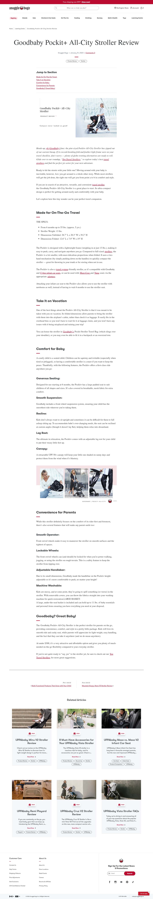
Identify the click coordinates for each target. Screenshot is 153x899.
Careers (41, 877)
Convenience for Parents (45, 86)
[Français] (17, 896)
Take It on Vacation (43, 80)
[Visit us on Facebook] (110, 882)
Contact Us (12, 865)
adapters (51, 276)
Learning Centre (20, 28)
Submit (129, 873)
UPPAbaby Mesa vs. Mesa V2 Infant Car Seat (121, 741)
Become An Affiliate (45, 881)
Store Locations (43, 869)
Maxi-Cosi (85, 272)
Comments (90, 53)
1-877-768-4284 (123, 896)
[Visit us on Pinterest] (127, 882)
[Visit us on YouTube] (121, 882)
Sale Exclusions (13, 881)
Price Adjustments (14, 877)
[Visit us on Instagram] (115, 882)
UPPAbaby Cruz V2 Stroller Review (76, 813)
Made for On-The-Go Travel (46, 77)
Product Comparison (116, 764)
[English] (11, 896)
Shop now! (86, 2)
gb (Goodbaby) (53, 148)
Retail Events (43, 873)
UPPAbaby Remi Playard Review (31, 813)
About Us (41, 865)
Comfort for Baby (42, 83)
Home (11, 28)
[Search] (56, 8)
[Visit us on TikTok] (133, 882)
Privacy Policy (43, 886)
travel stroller (98, 184)
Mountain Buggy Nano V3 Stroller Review (97, 686)
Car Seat (116, 761)
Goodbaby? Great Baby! (45, 88)
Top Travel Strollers (71, 159)
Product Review (72, 61)
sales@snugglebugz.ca (138, 896)
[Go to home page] (19, 8)
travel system (62, 269)
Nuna (96, 272)
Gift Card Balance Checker (17, 886)
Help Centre (12, 869)
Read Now (30, 757)
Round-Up (79, 761)
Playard (20, 832)
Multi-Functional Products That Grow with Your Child (51, 686)
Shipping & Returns (15, 873)
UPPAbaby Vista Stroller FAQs (121, 811)
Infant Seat (126, 761)
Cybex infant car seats (50, 272)
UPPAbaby (42, 761)
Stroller (83, 61)
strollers (108, 251)
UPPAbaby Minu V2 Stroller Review (32, 741)
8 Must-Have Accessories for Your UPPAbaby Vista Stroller (76, 741)
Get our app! (143, 893)
